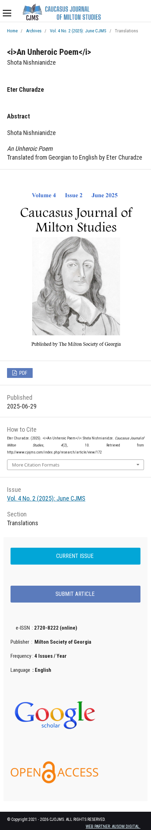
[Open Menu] (7, 13)
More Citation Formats (35, 465)
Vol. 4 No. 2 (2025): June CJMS (78, 30)
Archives (33, 30)
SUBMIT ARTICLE (75, 594)
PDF (22, 373)
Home (12, 30)
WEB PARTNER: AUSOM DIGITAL (113, 826)
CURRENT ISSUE (75, 556)
